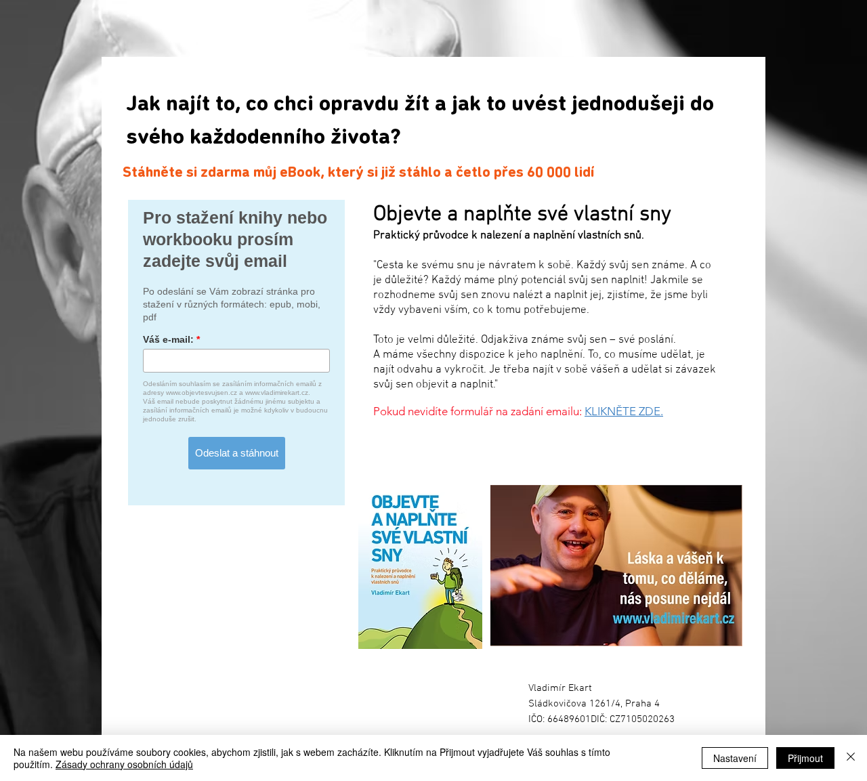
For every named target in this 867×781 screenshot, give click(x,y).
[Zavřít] (851, 758)
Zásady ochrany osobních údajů (124, 764)
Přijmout (805, 758)
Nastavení (735, 758)
